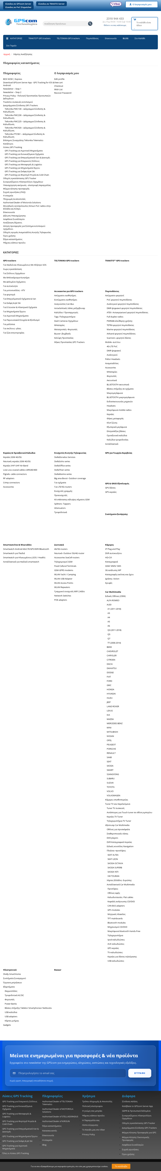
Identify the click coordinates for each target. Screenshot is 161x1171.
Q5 (109, 634)
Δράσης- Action (112, 578)
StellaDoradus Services (64, 457)
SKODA (110, 765)
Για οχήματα (60, 482)
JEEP (109, 702)
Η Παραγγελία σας (91, 1120)
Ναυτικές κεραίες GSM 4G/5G (17, 461)
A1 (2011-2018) (114, 608)
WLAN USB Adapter (63, 578)
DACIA (110, 664)
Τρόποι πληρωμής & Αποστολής (97, 1101)
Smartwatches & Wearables (17, 544)
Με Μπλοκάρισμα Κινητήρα (16, 277)
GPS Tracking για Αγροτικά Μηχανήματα (24, 150)
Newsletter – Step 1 (12, 88)
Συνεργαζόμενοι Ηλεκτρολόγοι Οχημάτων (23, 181)
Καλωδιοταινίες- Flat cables (120, 897)
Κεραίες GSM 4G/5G (12, 457)
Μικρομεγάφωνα (115, 393)
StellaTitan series (62, 469)
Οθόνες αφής (114, 893)
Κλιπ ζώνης (112, 422)
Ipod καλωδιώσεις (116, 939)
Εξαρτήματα (9, 986)
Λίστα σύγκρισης (90, 1125)
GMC (109, 685)
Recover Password (62, 92)
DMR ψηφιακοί (114, 350)
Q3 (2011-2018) (114, 630)
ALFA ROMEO (113, 600)
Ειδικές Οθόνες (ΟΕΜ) (115, 596)
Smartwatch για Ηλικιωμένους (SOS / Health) (24, 557)
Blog (44, 1144)
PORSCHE (111, 748)
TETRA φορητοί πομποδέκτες (120, 325)
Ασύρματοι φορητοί (114, 295)
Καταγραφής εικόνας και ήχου (119, 574)
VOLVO (110, 791)
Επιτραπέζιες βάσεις (116, 431)
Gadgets (7, 1025)
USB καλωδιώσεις (116, 960)
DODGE (110, 672)
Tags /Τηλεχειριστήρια (64, 316)
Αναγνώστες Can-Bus (64, 304)
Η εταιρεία (8, 195)
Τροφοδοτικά (60, 512)
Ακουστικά (112, 380)
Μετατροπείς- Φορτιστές (65, 329)
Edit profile (59, 79)
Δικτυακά (59, 544)
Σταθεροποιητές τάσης (117, 833)
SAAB (109, 757)
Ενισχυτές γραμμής (63, 491)
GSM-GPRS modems (63, 570)
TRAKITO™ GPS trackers (39, 38)
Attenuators (60, 508)
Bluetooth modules (117, 922)
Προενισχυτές (60, 495)
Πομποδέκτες (92, 38)
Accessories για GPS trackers (68, 291)
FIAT (109, 676)
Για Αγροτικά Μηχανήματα (15, 315)
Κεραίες (110, 414)
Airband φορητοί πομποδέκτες (121, 333)
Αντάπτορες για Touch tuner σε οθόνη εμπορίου (129, 812)
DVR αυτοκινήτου (113, 553)
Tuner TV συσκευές (116, 808)
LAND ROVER (113, 706)
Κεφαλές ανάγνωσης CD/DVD (121, 901)
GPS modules (114, 910)
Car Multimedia (113, 591)
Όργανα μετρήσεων (12, 982)
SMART (110, 770)
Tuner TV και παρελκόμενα (117, 804)
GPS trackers (9, 260)
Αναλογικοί (112, 354)
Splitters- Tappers (62, 503)
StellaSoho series (62, 461)
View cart (58, 82)
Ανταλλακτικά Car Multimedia (121, 884)
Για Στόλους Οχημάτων (14, 273)
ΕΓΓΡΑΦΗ (139, 1073)
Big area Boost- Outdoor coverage (70, 478)
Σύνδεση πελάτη (129, 1101)
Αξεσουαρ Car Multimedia (117, 825)
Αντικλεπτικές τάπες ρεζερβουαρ (69, 308)
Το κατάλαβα (121, 1166)
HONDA (110, 689)
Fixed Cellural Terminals (65, 566)
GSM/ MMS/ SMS (113, 566)
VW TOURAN (113, 876)
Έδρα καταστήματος (12, 239)
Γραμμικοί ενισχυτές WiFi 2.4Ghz (69, 591)
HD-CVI (108, 557)
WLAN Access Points (63, 582)
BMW (109, 647)
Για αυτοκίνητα (10, 286)
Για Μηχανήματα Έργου (14, 311)
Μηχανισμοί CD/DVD (117, 926)
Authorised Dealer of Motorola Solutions (22, 202)
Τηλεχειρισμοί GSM (63, 561)
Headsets (111, 405)
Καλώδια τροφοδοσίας (117, 439)
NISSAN (110, 736)
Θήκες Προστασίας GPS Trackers (69, 342)
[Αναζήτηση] (90, 24)
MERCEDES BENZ (114, 723)
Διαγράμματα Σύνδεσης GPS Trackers (20, 105)
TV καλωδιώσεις (115, 952)
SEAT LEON (113, 859)
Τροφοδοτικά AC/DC (14, 995)
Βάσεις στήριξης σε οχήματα (120, 388)
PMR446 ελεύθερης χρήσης (119, 320)
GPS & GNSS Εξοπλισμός (117, 483)
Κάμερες (109, 544)
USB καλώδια (11, 1012)
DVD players (112, 837)
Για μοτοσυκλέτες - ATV (14, 290)
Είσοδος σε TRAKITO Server (51, 3)
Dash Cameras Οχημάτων (66, 320)
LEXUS (110, 710)
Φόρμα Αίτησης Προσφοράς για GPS (139, 1132)
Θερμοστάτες (11, 991)
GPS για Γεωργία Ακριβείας (118, 452)
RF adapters (8, 478)
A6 (109, 625)
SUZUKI (110, 782)
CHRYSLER (112, 655)
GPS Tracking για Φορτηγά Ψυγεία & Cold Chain (27, 174)
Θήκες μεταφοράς (115, 418)
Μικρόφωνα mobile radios (119, 410)
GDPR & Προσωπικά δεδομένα (136, 1110)
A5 (109, 621)
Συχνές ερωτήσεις (130, 1149)
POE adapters (60, 599)
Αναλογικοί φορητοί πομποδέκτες (123, 304)
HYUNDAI (111, 693)
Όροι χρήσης (9, 235)
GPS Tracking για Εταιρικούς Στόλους (22, 161)
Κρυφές (108, 582)
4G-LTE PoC (112, 346)
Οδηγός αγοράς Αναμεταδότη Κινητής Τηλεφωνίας (27, 232)
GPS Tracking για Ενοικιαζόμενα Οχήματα (24, 154)
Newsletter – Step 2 (12, 92)
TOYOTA (110, 787)
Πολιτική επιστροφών (92, 1106)
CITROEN (111, 659)
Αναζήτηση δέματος (12, 222)
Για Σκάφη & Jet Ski (12, 303)
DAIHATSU (112, 668)
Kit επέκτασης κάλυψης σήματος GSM (72, 499)
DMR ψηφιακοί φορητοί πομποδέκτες (124, 308)
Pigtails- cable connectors (15, 474)
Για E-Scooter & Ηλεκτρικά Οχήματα (20, 307)
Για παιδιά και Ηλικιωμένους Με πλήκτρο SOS (24, 264)
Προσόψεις (113, 888)
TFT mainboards (115, 918)
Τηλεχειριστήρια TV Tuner (119, 820)
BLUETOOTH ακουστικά (118, 384)
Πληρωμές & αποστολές (14, 199)
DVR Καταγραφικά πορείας (119, 842)
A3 (109, 613)
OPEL (109, 740)
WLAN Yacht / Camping (65, 574)
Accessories (110, 367)
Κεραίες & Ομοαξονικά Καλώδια (19, 452)
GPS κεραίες (111, 492)
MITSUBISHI (112, 731)
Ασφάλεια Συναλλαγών (14, 219)
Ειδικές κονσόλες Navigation (120, 846)
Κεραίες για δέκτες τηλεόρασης (122, 956)
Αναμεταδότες (112, 363)
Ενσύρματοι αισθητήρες (65, 299)
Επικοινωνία (111, 38)
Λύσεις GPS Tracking (12, 147)
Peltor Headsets (112, 359)
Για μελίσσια (9, 324)
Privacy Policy (88, 1134)
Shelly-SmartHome (12, 974)
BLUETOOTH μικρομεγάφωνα (120, 397)
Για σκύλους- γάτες (12, 328)
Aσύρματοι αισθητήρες (65, 295)
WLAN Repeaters (62, 587)
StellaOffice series (62, 465)
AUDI (109, 604)
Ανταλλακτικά (111, 443)
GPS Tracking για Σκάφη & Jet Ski (20, 171)
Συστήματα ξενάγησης (116, 514)
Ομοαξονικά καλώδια (117, 435)
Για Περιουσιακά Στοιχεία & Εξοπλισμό (21, 320)
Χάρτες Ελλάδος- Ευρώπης (119, 880)
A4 (109, 617)
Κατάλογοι (8, 143)
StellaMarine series (63, 474)
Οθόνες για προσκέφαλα (118, 829)
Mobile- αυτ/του (112, 342)
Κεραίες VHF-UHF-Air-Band (15, 465)
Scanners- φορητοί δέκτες (119, 337)
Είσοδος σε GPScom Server (18, 3)
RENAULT (111, 753)
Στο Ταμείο (11, 45)
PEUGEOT (111, 744)
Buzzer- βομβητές (62, 333)
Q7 (109, 638)
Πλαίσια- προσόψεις (116, 850)
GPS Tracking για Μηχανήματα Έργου (22, 168)
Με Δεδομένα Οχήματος (14, 281)
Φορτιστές (112, 376)
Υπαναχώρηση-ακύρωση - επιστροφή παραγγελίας (27, 185)
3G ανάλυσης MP (113, 570)
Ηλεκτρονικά (10, 969)
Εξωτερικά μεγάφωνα (117, 427)
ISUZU (109, 697)
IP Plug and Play (112, 549)
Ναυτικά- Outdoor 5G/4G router (69, 553)
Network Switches (62, 595)
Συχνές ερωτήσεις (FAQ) (14, 192)
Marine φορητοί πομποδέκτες (121, 329)
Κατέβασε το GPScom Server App (137, 1106)
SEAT (109, 761)
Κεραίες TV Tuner (115, 816)
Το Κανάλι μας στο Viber (93, 1129)
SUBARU (110, 778)
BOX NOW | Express (12, 79)
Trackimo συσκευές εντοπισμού (18, 102)
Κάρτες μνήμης (12, 1020)
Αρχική (6, 54)
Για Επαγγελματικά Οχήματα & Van (19, 298)
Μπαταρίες (59, 325)
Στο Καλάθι (140, 38)
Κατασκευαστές (49, 1130)
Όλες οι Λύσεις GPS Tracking (15, 1153)
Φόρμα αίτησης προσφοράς (16, 188)
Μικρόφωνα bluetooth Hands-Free (124, 931)
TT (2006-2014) (114, 642)
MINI (109, 727)
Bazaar (57, 969)
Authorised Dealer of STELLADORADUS (60, 1116)
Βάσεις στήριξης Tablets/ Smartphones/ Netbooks (28, 1008)
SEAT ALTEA (113, 854)
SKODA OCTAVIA (115, 863)
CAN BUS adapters (116, 905)
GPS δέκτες (110, 487)
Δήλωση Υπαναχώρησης (14, 215)
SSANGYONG (113, 774)
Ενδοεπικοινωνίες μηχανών (120, 401)
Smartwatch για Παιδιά (14, 553)
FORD (109, 681)
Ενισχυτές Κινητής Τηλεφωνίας (70, 452)
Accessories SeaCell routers (66, 557)
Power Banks (11, 1003)
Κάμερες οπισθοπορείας (116, 799)
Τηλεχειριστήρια (115, 935)
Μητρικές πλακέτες (116, 914)
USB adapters (11, 1016)
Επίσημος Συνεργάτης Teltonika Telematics (23, 140)
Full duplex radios (115, 316)
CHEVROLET (112, 651)
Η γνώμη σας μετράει (92, 1110)
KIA (108, 714)
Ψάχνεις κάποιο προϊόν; (14, 242)
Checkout (58, 86)
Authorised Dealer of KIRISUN (56, 1121)
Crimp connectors (11, 482)
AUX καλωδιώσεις (116, 943)
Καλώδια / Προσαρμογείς (66, 312)
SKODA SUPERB (115, 867)
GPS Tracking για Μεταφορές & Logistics (23, 164)
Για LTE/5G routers (63, 486)
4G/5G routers (60, 549)
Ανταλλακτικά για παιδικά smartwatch (21, 561)
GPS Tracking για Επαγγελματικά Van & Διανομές (27, 157)
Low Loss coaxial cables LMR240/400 (20, 469)
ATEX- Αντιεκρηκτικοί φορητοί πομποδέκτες (127, 312)
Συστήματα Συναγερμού (14, 978)
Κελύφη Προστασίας (63, 337)
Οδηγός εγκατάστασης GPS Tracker (19, 178)
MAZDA (110, 719)
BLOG (125, 38)
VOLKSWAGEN (113, 795)
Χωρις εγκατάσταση (12, 269)
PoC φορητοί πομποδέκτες (119, 299)
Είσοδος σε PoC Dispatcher (18, 7)
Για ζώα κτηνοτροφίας (13, 332)
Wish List (58, 89)
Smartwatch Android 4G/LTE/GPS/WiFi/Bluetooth (26, 549)
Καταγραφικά (111, 561)
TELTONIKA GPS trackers (68, 38)
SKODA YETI (113, 871)
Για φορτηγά (9, 294)
